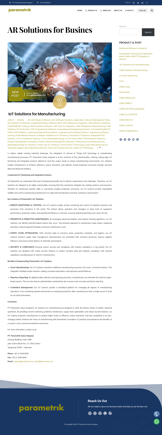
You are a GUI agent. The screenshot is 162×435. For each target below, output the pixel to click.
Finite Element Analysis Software (30, 135)
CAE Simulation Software (41, 126)
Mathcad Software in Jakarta (133, 48)
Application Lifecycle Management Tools (92, 120)
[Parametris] (20, 12)
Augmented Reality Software (44, 123)
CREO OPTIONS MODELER (131, 109)
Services (107, 10)
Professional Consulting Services (90, 141)
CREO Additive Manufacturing (133, 70)
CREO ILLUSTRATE (128, 114)
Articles (20, 120)
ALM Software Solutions (62, 120)
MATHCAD (124, 92)
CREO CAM (124, 86)
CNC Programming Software (43, 129)
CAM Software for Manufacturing (91, 126)
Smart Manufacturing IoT (96, 145)
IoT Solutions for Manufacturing (36, 114)
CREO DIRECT (125, 103)
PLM (121, 81)
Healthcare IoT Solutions (57, 135)
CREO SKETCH (126, 120)
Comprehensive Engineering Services (73, 129)
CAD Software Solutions (99, 123)
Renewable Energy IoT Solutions (22, 145)
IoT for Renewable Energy (52, 138)
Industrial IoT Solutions (79, 135)
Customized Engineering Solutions (42, 132)
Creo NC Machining (128, 75)
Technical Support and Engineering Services (27, 148)
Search (122, 26)
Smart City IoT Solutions (48, 145)
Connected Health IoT (100, 129)
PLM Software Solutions (94, 138)
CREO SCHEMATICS (128, 131)
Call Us (142, 10)
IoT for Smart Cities (73, 138)
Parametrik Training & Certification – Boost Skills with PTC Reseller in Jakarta (136, 56)
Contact (129, 10)
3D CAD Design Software (39, 120)
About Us (118, 10)
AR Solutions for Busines (19, 123)
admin (11, 120)
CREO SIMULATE (127, 98)
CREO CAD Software (17, 132)
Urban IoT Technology (83, 148)
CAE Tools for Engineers (64, 126)
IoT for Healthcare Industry (28, 138)
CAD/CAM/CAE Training (18, 126)
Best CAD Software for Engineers (72, 123)
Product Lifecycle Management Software (56, 141)
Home (79, 10)
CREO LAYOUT (126, 125)
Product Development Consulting (22, 141)
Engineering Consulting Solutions (74, 132)
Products (92, 10)
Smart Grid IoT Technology (72, 145)
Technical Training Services (60, 148)
